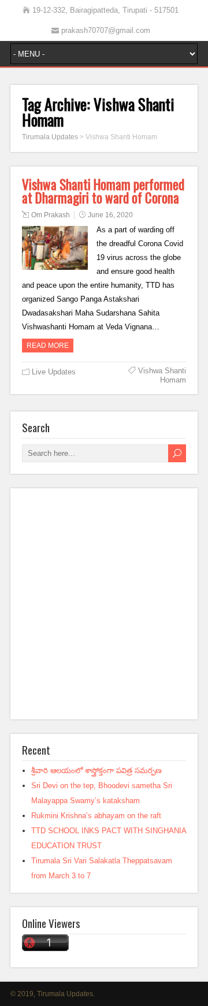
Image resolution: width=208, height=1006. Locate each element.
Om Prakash (50, 215)
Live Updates (54, 371)
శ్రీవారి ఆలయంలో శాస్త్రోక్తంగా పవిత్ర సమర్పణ (96, 770)
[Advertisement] (104, 604)
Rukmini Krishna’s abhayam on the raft (96, 815)
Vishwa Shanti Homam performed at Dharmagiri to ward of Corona (103, 191)
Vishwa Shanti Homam (162, 375)
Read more (48, 345)
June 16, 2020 (110, 215)
